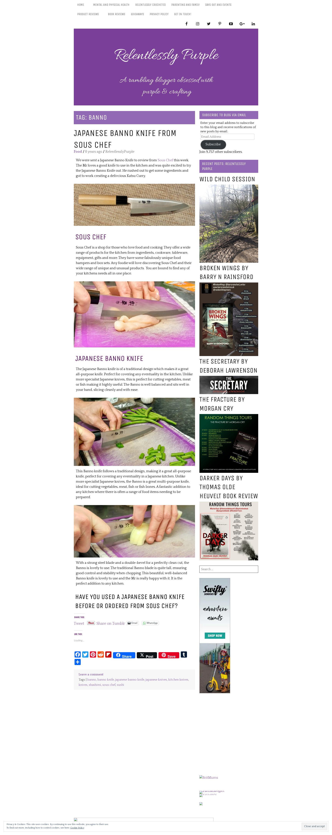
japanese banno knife (129, 679)
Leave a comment (91, 674)
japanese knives (156, 679)
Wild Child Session (227, 179)
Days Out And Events (218, 5)
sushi (120, 685)
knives (83, 685)
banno (91, 679)
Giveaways (137, 14)
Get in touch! (182, 14)
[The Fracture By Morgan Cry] (228, 416)
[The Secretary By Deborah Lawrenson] (228, 378)
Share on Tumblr (110, 623)
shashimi (95, 685)
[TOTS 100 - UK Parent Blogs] (215, 791)
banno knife (105, 679)
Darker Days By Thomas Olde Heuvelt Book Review (228, 487)
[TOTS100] (208, 794)
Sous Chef (165, 160)
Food (78, 152)
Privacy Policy (159, 14)
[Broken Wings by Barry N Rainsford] (228, 285)
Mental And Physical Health (111, 5)
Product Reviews (88, 14)
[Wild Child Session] (228, 187)
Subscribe (213, 144)
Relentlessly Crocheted (150, 5)
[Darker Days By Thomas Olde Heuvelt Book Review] (228, 504)
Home (80, 5)
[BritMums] (208, 778)
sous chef (108, 685)
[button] (134, 205)
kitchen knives (178, 679)
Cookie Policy (77, 828)
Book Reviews (116, 14)
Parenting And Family (185, 5)
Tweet (79, 623)
